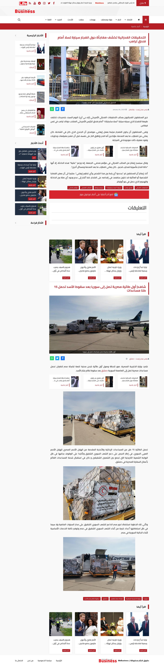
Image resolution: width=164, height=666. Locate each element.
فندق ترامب (128, 187)
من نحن (30, 660)
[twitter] (57, 109)
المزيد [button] (59, 19)
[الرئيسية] (139, 20)
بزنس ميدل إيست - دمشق (138, 358)
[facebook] (63, 109)
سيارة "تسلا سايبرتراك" (113, 187)
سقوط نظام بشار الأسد (91, 598)
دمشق (104, 371)
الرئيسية (146, 26)
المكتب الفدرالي (86, 187)
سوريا (146, 598)
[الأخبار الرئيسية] (15, 35)
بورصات (92, 19)
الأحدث (70, 19)
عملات (81, 19)
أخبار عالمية (135, 26)
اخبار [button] (119, 19)
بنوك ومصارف (106, 19)
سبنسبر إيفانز (99, 187)
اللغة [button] (49, 19)
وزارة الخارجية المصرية (133, 598)
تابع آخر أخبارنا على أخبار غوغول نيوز (97, 194)
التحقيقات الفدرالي (142, 187)
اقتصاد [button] (129, 19)
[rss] (30, 3)
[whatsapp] (52, 109)
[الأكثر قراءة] (15, 223)
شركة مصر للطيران (117, 598)
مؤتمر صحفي (73, 187)
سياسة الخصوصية (45, 660)
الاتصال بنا (19, 660)
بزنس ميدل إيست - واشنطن (138, 109)
